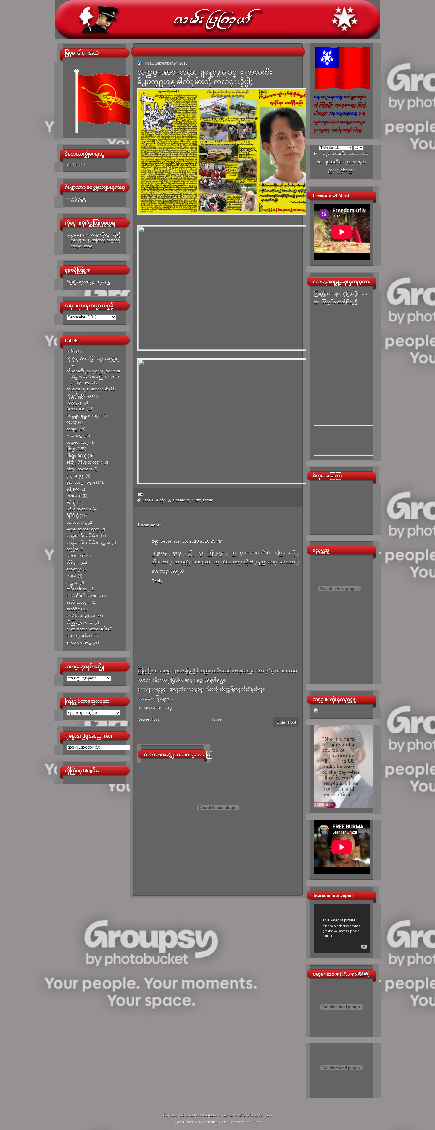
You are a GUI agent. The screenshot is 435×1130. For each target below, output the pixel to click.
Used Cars (253, 1121)
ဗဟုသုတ (74, 495)
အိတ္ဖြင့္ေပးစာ (79, 622)
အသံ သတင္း (78, 602)
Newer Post (148, 719)
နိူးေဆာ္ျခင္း (80, 482)
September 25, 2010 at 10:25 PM (191, 541)
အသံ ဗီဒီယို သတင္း (83, 596)
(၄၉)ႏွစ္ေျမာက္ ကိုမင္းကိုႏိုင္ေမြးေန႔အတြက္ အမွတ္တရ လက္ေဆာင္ (93, 240)
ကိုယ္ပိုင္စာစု (74, 402)
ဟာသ (71, 575)
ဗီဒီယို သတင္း (78, 509)
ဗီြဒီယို (72, 516)
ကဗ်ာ (70, 352)
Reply (157, 580)
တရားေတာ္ (77, 442)
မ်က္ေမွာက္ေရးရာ (82, 529)
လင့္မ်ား (72, 549)
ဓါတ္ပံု (71, 449)
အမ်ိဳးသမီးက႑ (77, 589)
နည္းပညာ (75, 476)
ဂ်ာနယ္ (71, 422)
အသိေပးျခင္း (80, 615)
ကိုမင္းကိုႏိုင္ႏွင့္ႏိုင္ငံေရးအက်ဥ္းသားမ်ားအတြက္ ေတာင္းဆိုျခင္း (93, 377)
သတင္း (73, 556)
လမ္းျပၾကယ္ (204, 1115)
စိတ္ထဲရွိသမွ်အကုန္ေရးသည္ (88, 281)
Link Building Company (255, 1115)
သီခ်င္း (72, 562)
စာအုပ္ (72, 429)
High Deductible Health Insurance (219, 1121)
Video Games (183, 1121)
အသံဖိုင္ (73, 609)
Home (216, 719)
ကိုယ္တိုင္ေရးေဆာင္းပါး (87, 389)
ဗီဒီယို (70, 502)
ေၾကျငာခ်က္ (78, 642)
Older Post (286, 722)
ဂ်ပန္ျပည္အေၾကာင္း (84, 415)
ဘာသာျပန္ (76, 522)
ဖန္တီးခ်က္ (72, 489)
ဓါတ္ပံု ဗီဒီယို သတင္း (84, 462)
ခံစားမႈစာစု (76, 409)
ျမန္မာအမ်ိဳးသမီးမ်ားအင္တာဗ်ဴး (88, 542)
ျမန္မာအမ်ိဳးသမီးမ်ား (82, 535)
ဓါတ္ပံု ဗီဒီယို (76, 455)
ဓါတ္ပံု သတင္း (79, 469)
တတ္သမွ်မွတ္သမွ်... (78, 198)
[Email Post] (140, 494)
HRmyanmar (202, 500)
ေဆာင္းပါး (77, 636)
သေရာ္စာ (74, 569)
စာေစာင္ (74, 435)
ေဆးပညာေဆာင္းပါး (86, 629)
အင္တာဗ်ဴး (72, 582)
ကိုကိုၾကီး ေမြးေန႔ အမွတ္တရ (92, 358)
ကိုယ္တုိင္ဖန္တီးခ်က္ (78, 395)
